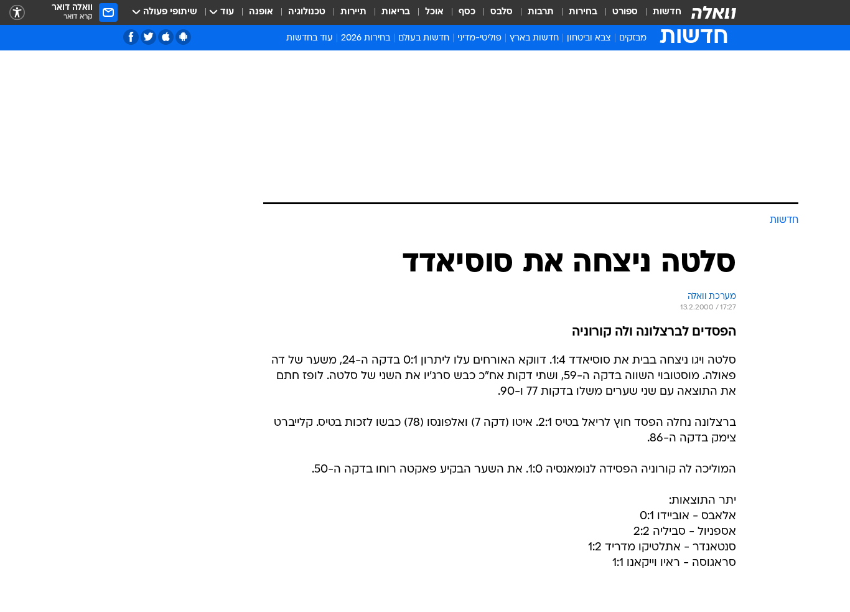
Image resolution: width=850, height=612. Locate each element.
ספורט (625, 12)
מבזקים (633, 38)
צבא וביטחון (589, 38)
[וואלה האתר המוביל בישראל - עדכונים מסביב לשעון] (713, 12)
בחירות (583, 12)
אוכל (434, 12)
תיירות (353, 12)
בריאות (395, 12)
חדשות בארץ (534, 38)
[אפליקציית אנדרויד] (183, 37)
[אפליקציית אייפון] (166, 37)
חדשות (667, 12)
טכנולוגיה (306, 12)
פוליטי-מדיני (479, 38)
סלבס (501, 12)
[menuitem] (659, 12)
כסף (467, 12)
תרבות (541, 12)
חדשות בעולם (423, 38)
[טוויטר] (148, 37)
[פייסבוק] (131, 37)
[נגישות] (17, 13)
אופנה (261, 12)
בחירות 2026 (365, 38)
